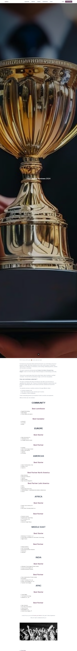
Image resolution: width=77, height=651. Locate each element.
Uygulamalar (27, 1)
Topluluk (38, 1)
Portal (63, 1)
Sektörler (33, 1)
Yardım (51, 1)
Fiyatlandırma (45, 1)
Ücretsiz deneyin (68, 1)
